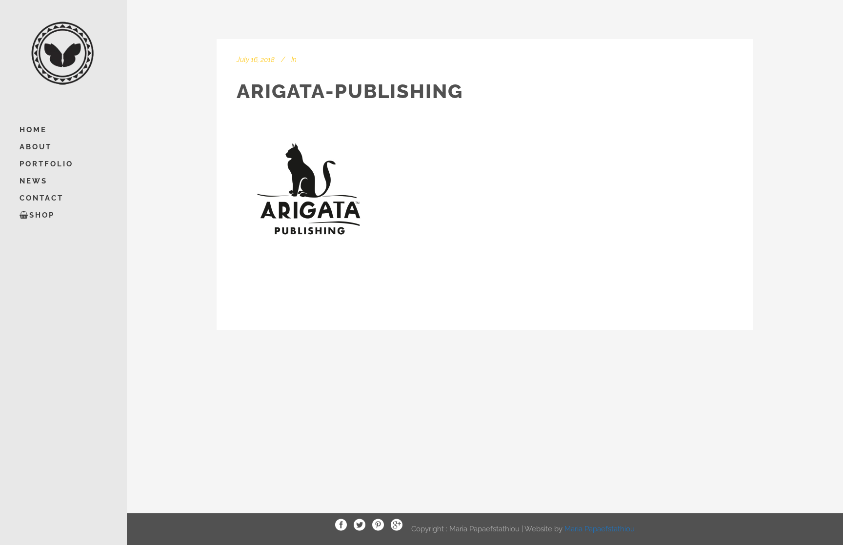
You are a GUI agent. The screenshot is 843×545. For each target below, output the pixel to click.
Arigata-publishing (350, 91)
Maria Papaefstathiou (599, 528)
